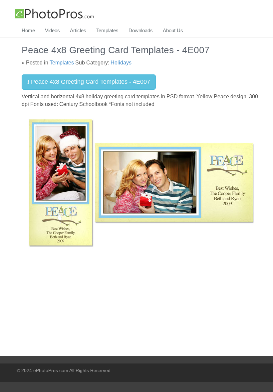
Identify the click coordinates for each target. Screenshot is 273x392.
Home (28, 30)
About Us (173, 30)
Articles (78, 30)
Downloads (141, 30)
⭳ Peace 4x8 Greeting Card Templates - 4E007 (88, 81)
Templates (107, 30)
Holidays (121, 62)
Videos (52, 30)
